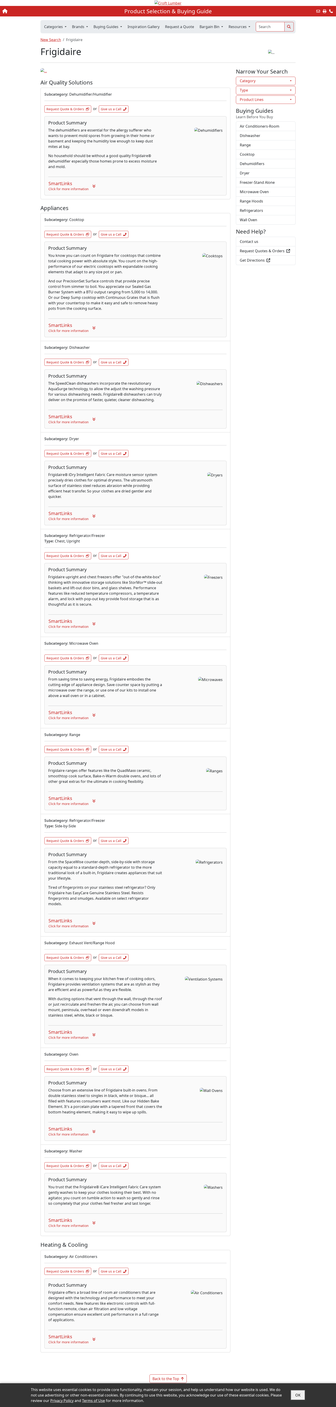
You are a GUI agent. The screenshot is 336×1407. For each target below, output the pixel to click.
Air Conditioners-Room (259, 126)
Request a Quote (179, 26)
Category (248, 80)
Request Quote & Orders (65, 109)
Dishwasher (250, 135)
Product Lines (252, 99)
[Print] (324, 11)
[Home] (35, 11)
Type (244, 90)
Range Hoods (251, 201)
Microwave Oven (254, 191)
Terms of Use (93, 1400)
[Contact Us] (331, 11)
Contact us (249, 241)
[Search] (289, 27)
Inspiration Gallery (144, 26)
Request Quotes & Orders (262, 250)
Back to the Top (165, 1378)
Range (245, 144)
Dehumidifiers (252, 163)
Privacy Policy (62, 1400)
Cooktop (247, 154)
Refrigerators (251, 210)
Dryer (245, 173)
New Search (50, 39)
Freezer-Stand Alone (257, 182)
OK (298, 1395)
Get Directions (252, 260)
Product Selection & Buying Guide (168, 11)
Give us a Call (111, 109)
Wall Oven (248, 219)
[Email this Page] (318, 11)
